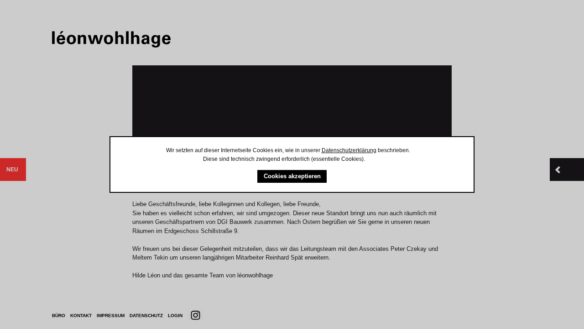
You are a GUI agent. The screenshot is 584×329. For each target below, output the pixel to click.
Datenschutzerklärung (349, 150)
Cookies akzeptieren (292, 176)
